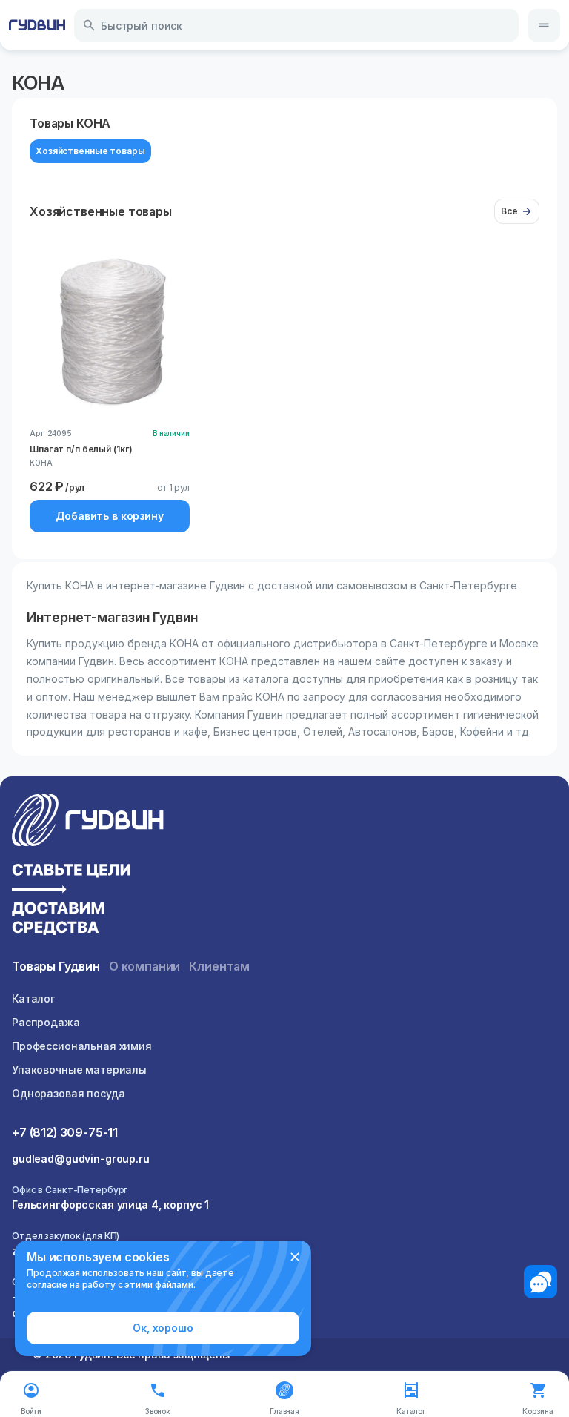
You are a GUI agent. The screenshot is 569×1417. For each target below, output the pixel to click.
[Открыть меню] (544, 25)
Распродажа (46, 1022)
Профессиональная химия (82, 1046)
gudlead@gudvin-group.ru (81, 1158)
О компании (144, 966)
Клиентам (219, 966)
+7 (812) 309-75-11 (65, 1132)
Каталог (33, 998)
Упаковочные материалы (79, 1069)
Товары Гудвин (56, 966)
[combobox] (296, 25)
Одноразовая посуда (68, 1093)
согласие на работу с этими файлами (110, 1284)
